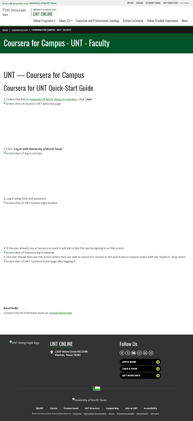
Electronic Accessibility (125, 413)
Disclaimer (77, 413)
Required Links (142, 413)
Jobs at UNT (131, 408)
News (185, 20)
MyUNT (40, 408)
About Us (64, 20)
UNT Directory (92, 408)
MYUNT (130, 3)
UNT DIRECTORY (170, 3)
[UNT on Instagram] (139, 353)
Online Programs (43, 20)
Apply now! (129, 362)
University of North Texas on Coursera (53, 99)
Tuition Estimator (133, 20)
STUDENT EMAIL (153, 3)
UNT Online (43, 14)
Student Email (71, 408)
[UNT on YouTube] (133, 353)
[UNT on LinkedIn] (145, 353)
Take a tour (129, 368)
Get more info (131, 375)
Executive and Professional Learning (97, 20)
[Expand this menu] (54, 21)
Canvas (53, 408)
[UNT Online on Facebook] (122, 353)
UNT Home (154, 413)
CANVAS (139, 3)
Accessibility (150, 408)
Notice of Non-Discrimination (95, 413)
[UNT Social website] (151, 353)
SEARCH (186, 3)
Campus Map (112, 408)
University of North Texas (42, 3)
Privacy (111, 413)
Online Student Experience (162, 20)
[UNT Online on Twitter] (127, 353)
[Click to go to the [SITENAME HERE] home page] (16, 12)
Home (5, 30)
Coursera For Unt (20, 30)
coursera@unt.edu (60, 313)
